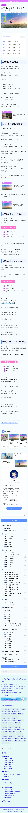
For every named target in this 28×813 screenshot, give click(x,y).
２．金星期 (15, 634)
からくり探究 (14, 525)
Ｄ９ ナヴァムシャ (15, 604)
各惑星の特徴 (8, 758)
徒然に (15, 540)
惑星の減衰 (14, 713)
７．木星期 (15, 643)
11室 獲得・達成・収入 (15, 574)
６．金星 (15, 620)
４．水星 (15, 616)
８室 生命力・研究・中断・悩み (15, 593)
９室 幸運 (15, 595)
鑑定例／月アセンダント (15, 661)
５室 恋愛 (15, 586)
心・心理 (15, 528)
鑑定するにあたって (10, 793)
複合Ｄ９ (24, 740)
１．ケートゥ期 (15, 632)
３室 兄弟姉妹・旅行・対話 (15, 582)
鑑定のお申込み (9, 790)
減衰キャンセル (15, 718)
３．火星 (15, 614)
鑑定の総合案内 (9, 787)
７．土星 (15, 622)
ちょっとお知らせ (15, 536)
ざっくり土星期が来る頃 (13, 44)
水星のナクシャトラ (6, 718)
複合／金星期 (5, 736)
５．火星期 (15, 640)
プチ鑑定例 (23, 709)
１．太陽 (15, 610)
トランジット (16, 709)
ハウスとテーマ (9, 760)
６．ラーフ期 (15, 641)
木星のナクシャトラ (6, 422)
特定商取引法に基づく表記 (8, 809)
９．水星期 (15, 647)
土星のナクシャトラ (16, 420)
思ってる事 (15, 542)
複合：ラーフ (20, 736)
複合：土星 (5, 738)
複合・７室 (11, 727)
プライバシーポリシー (20, 809)
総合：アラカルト (15, 566)
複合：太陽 (11, 738)
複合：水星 (5, 740)
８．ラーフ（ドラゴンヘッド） (15, 624)
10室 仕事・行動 (15, 572)
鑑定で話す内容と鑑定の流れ (12, 791)
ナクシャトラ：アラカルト (15, 554)
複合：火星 (11, 740)
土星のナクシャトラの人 (13, 47)
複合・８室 (18, 727)
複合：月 (17, 738)
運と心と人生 (15, 546)
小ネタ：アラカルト (15, 558)
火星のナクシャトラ (6, 720)
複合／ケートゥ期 (12, 729)
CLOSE (22, 36)
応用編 (7, 772)
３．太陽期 (15, 636)
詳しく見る (14, 508)
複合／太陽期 (12, 731)
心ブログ (7, 801)
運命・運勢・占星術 (15, 530)
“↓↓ (7, 695)
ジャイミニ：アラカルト (15, 553)
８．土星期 (4, 5)
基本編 (7, 756)
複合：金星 (18, 740)
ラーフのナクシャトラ (7, 420)
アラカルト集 (14, 550)
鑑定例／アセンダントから (15, 659)
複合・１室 (11, 722)
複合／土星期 (14, 422)
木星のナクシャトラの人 (13, 50)
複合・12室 (5, 722)
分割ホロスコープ (9, 762)
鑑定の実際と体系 (9, 795)
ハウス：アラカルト (15, 556)
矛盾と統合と (15, 544)
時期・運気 (8, 764)
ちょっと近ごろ (15, 538)
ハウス (14, 570)
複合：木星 (24, 738)
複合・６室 (5, 727)
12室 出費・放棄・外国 (15, 576)
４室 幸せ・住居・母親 (15, 584)
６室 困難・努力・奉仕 (15, 588)
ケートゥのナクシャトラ (7, 709)
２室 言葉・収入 (15, 580)
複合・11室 (21, 720)
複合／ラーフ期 (21, 729)
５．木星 (15, 618)
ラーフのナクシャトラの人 (14, 53)
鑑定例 (14, 658)
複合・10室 (15, 720)
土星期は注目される (12, 41)
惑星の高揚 (21, 713)
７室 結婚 (15, 591)
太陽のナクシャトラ (6, 713)
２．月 (15, 612)
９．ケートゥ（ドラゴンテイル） (15, 625)
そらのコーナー (14, 534)
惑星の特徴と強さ (14, 607)
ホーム (7, 753)
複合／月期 (19, 731)
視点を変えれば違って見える (14, 651)
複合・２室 (18, 722)
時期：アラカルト (15, 564)
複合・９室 (5, 729)
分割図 (14, 599)
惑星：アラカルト (15, 560)
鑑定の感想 (8, 797)
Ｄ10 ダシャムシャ (15, 602)
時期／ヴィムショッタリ (14, 629)
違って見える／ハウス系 (15, 654)
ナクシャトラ (8, 766)
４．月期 (15, 638)
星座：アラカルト (15, 562)
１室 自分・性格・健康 (15, 578)
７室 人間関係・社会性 (15, 589)
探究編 (7, 779)
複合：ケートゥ (13, 736)
